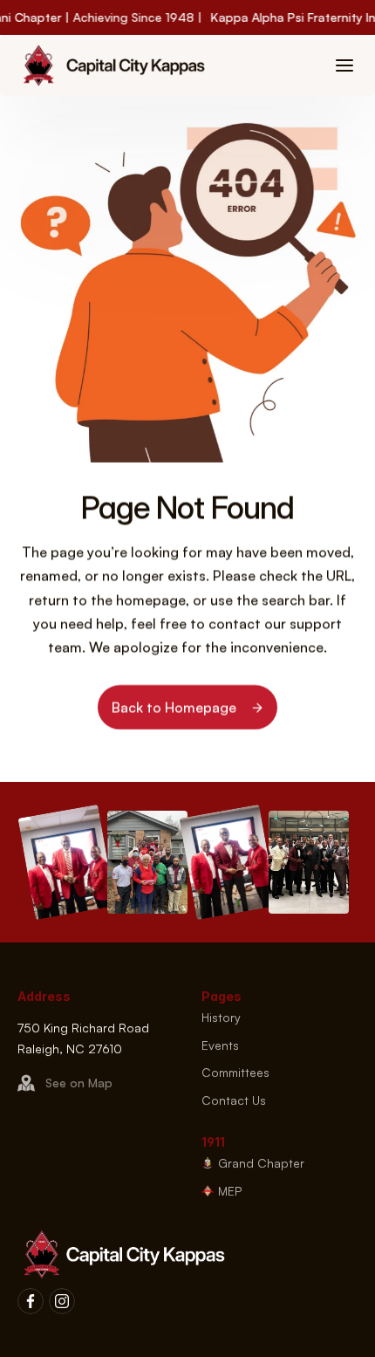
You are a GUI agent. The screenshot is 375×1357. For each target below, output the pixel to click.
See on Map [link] (78, 1083)
